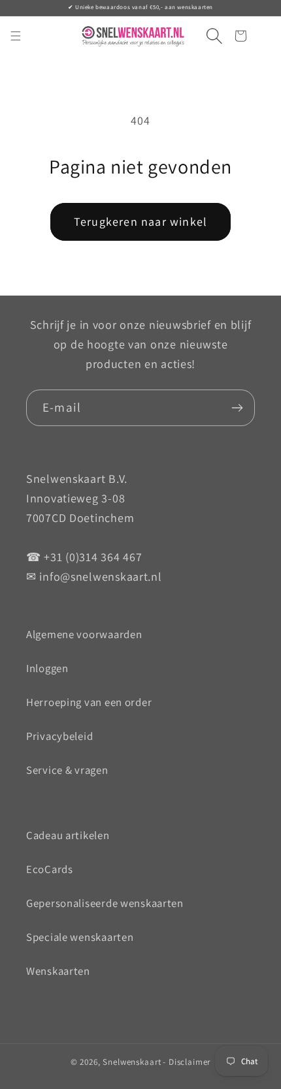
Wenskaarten (58, 971)
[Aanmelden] (237, 408)
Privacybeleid (59, 736)
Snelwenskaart (132, 1061)
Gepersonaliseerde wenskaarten (105, 903)
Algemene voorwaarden (84, 634)
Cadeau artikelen (68, 835)
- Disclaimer (186, 1061)
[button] (208, 36)
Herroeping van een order (89, 702)
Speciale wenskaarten (79, 937)
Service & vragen (67, 770)
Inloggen (47, 668)
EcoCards (49, 869)
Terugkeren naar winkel (140, 221)
